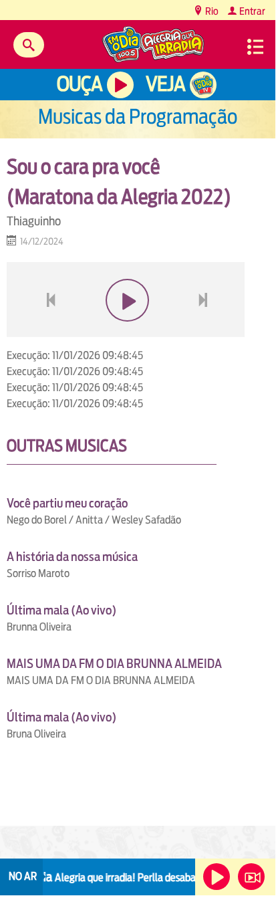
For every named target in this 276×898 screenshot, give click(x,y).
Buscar (28, 45)
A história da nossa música (72, 557)
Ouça (79, 84)
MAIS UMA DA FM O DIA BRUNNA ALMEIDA (114, 664)
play (126, 332)
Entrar (251, 11)
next (205, 332)
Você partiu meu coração (67, 503)
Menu (255, 47)
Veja (165, 84)
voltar (46, 332)
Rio (211, 11)
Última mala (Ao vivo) (61, 610)
